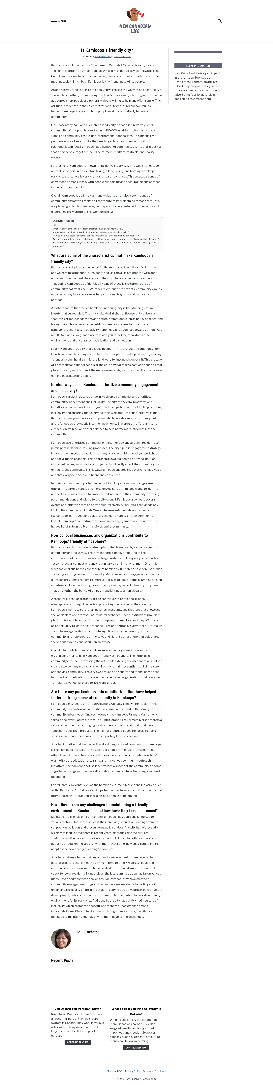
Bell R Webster (102, 56)
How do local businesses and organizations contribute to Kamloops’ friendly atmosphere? (96, 235)
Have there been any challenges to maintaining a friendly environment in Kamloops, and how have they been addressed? (104, 244)
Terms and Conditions (154, 1071)
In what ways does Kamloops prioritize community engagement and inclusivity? (91, 232)
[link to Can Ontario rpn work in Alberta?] (77, 984)
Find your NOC (114, 1071)
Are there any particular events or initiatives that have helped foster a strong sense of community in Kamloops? (106, 239)
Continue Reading (77, 1042)
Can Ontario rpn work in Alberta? (77, 1009)
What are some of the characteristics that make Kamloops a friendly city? (88, 229)
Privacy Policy (132, 1071)
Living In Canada (122, 56)
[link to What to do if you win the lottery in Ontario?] (136, 984)
